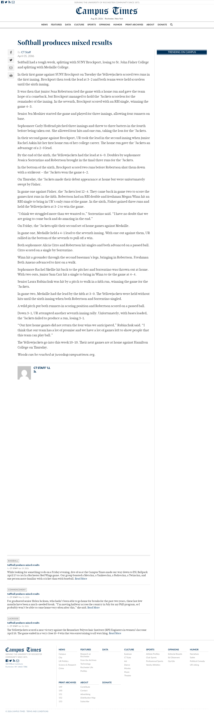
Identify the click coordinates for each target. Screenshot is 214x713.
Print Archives (134, 25)
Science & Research (67, 665)
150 (60, 691)
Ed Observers (174, 658)
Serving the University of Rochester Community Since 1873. (107, 3)
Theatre (127, 676)
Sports (91, 25)
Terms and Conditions (37, 711)
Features (56, 25)
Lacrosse (13, 619)
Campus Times (107, 10)
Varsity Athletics (153, 665)
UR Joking (194, 665)
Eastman (128, 654)
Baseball (13, 561)
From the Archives (88, 660)
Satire (192, 658)
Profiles (83, 671)
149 (60, 687)
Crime (61, 668)
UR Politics (63, 661)
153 (60, 701)
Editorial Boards (175, 654)
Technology (85, 664)
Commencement (17, 590)
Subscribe (84, 701)
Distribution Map (87, 698)
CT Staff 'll (42, 368)
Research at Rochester (85, 655)
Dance (127, 665)
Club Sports (151, 658)
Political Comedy (197, 661)
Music (127, 672)
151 (60, 694)
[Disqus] (78, 425)
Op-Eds (171, 661)
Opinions (104, 25)
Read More (81, 579)
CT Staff (26, 52)
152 (60, 698)
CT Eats (127, 658)
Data (68, 25)
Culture (79, 25)
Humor (117, 25)
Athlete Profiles (152, 654)
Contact (83, 691)
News (44, 25)
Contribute (85, 687)
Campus (62, 654)
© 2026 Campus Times (15, 711)
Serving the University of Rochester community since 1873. (24, 655)
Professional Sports (154, 661)
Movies (127, 668)
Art (125, 661)
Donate (162, 25)
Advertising (85, 694)
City (60, 658)
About (150, 25)
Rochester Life (86, 667)
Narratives (194, 654)
